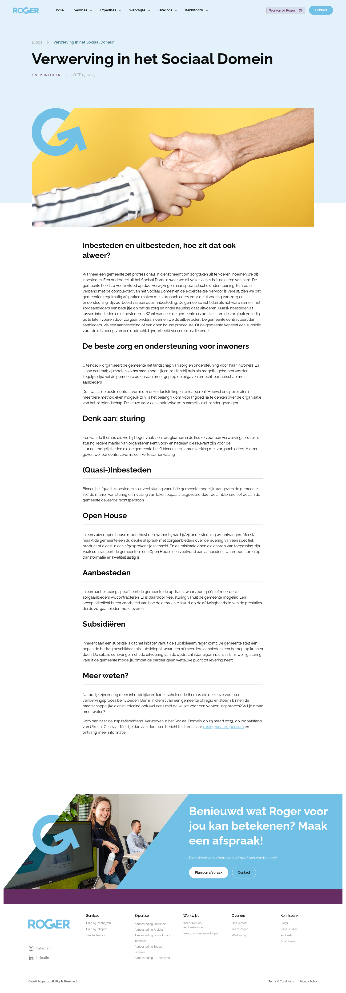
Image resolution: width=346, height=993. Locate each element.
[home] (26, 10)
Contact (321, 10)
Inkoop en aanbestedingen (200, 933)
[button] (83, 10)
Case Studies (289, 929)
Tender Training (96, 935)
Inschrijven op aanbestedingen (194, 925)
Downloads (288, 941)
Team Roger (240, 929)
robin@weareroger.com (223, 727)
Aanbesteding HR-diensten (152, 958)
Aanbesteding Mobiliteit (150, 924)
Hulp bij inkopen (96, 929)
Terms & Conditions (281, 981)
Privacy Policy (308, 981)
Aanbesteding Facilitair (150, 929)
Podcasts (287, 935)
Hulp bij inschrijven (98, 923)
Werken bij (239, 935)
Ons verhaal (239, 923)
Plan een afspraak (208, 872)
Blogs (284, 923)
